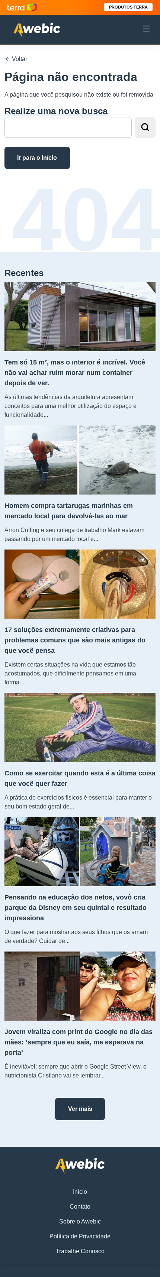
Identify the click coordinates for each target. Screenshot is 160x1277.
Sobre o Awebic (80, 1221)
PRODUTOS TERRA (128, 7)
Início (80, 1192)
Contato (80, 1206)
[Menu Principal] (146, 30)
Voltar (18, 59)
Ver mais (80, 1109)
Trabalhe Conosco (80, 1251)
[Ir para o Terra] (22, 7)
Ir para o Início (37, 158)
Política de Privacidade (80, 1236)
